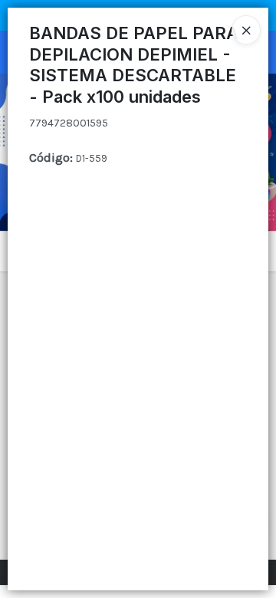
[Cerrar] (246, 29)
